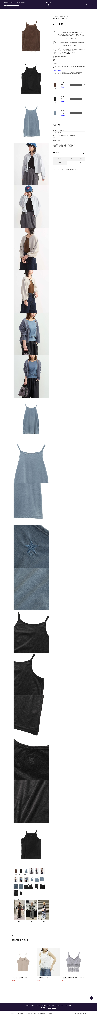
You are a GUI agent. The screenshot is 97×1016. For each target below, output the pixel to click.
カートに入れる (76, 84)
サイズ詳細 (56, 152)
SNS (53, 1005)
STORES (38, 1005)
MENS (12, 2)
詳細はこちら (79, 72)
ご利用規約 (20, 1013)
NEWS (32, 1005)
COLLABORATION (21, 2)
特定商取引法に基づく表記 (39, 1013)
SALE (27, 1005)
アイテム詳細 (56, 125)
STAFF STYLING (46, 1005)
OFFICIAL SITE (59, 1005)
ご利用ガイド (13, 1013)
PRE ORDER (68, 1005)
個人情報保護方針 (28, 1013)
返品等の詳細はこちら (77, 73)
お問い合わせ (49, 1013)
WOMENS (6, 2)
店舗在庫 (63, 87)
